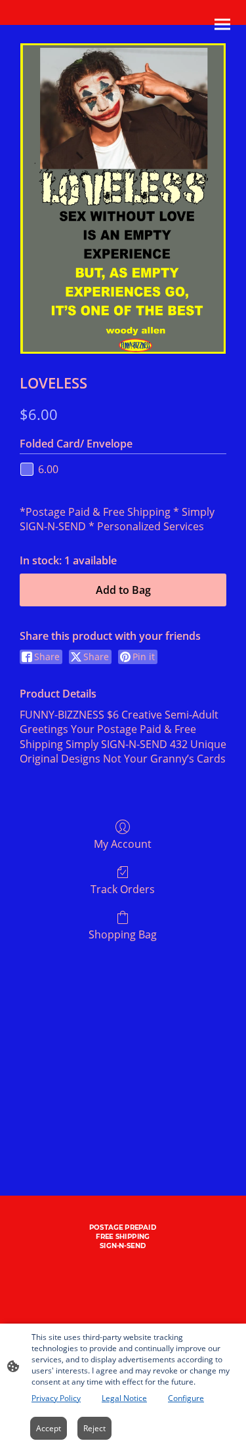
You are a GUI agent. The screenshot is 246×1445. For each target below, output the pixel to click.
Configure (186, 1398)
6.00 (48, 469)
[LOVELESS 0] (122, 198)
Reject (94, 1428)
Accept (48, 1428)
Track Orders (123, 889)
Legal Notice (124, 1398)
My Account (123, 843)
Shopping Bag (123, 934)
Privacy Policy (56, 1398)
